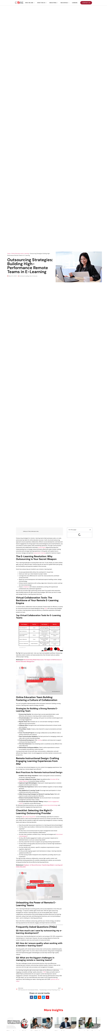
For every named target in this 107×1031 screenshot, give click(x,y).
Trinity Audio (30, 531)
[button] (31, 997)
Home (8, 253)
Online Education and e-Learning (20, 253)
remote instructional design (50, 805)
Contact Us (86, 2)
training (40, 740)
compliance (26, 587)
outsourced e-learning (39, 553)
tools (45, 608)
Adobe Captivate (23, 781)
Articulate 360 (54, 779)
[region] (53, 1027)
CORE (44, 972)
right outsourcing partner (29, 816)
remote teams (41, 547)
